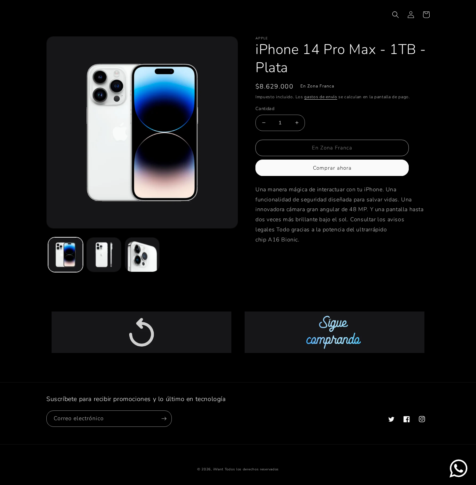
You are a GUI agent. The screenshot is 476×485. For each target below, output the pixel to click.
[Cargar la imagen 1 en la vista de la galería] (65, 254)
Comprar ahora (332, 167)
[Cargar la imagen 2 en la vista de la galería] (103, 254)
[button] (395, 14)
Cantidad (264, 109)
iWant (218, 469)
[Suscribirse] (163, 418)
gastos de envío (320, 97)
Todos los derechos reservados (252, 469)
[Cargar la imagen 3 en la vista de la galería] (142, 254)
